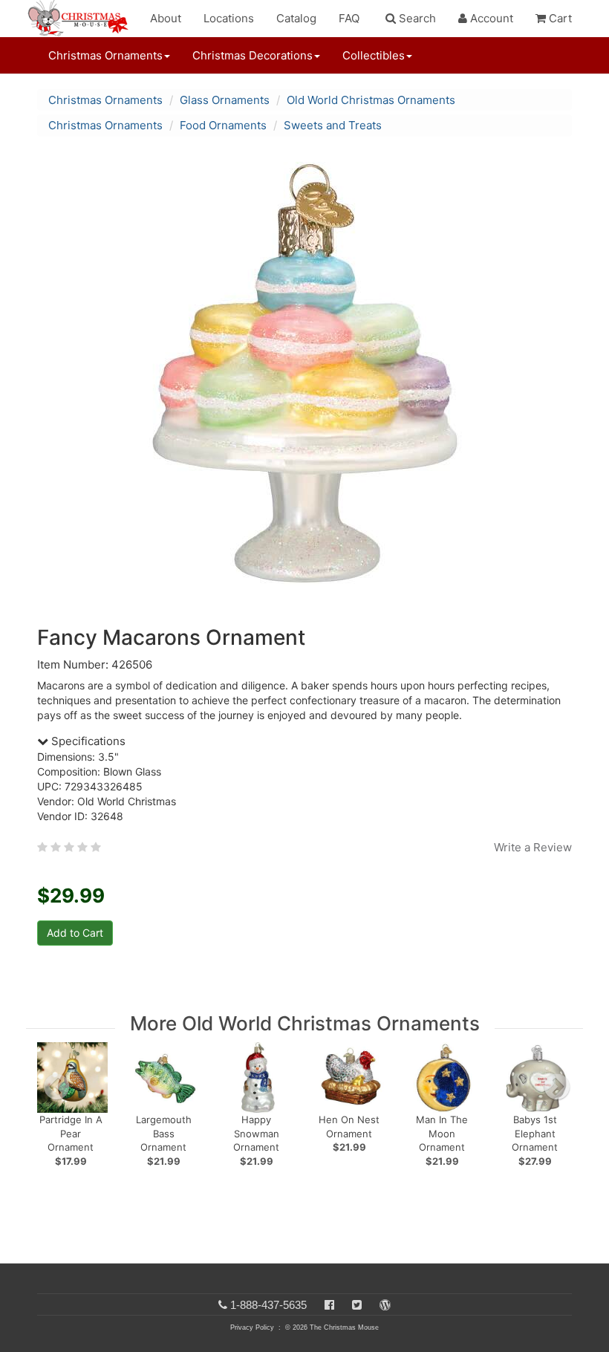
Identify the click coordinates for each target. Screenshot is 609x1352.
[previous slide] (56, 1087)
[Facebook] (329, 1305)
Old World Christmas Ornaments (371, 100)
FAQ (349, 18)
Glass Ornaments (225, 100)
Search (416, 18)
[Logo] (82, 18)
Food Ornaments (223, 125)
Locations (228, 18)
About (165, 18)
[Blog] (385, 1305)
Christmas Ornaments (105, 100)
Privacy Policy (252, 1327)
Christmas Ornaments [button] (105, 55)
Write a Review (533, 847)
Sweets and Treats (333, 125)
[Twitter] (357, 1305)
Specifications (87, 741)
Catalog (296, 18)
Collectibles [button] (373, 55)
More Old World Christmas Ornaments (305, 1023)
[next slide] (557, 1087)
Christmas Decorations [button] (252, 55)
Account (490, 18)
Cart (559, 18)
